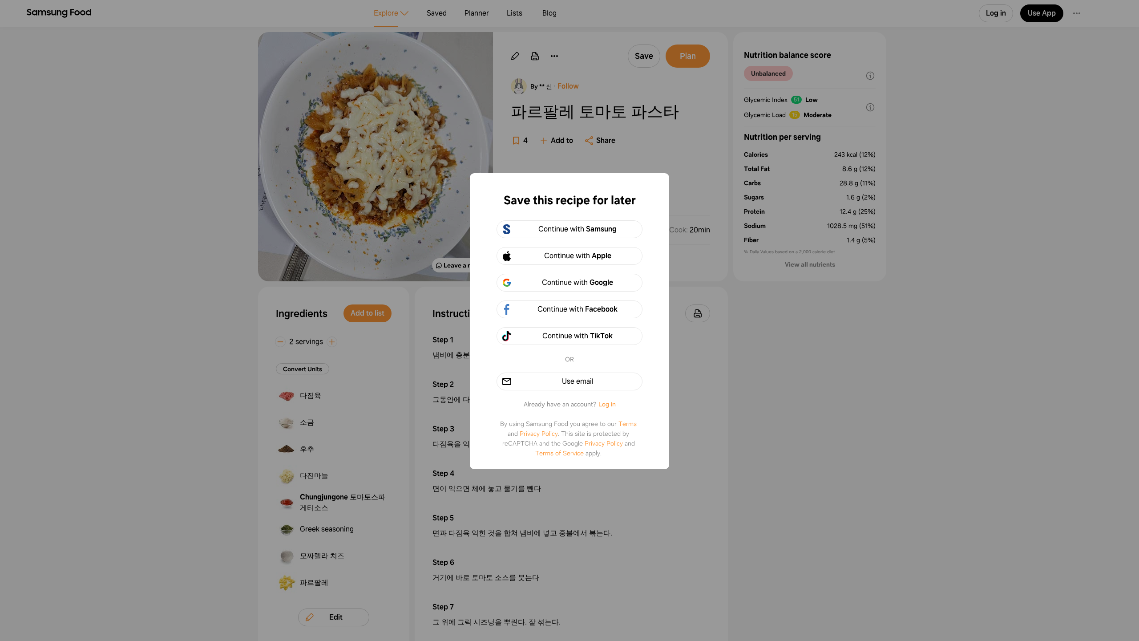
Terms (627, 424)
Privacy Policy (539, 434)
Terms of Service (559, 453)
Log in (607, 404)
